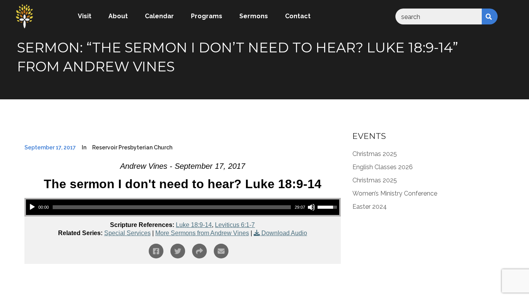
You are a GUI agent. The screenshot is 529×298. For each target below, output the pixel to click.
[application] (182, 207)
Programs (206, 16)
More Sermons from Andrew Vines (202, 233)
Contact (298, 16)
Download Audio (284, 233)
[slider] (172, 207)
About (118, 16)
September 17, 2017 (50, 147)
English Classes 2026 (382, 167)
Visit (84, 16)
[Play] (32, 207)
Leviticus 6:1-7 (235, 225)
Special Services (127, 233)
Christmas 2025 (374, 154)
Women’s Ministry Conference (394, 193)
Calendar (159, 16)
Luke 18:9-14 (194, 225)
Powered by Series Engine (312, 285)
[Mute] (311, 207)
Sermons (253, 16)
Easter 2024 (369, 206)
